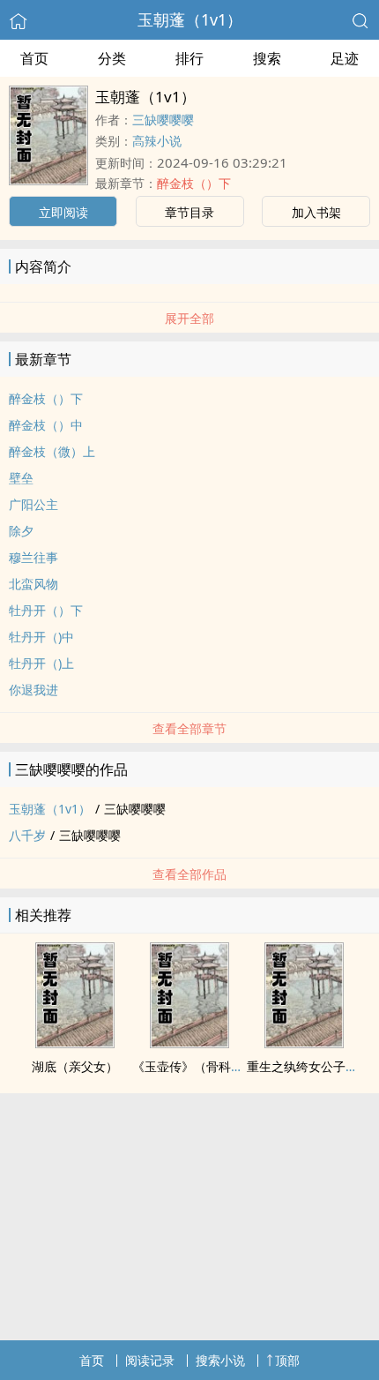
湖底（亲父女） (75, 1066)
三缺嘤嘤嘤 (163, 119)
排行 (189, 58)
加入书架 (316, 212)
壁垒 (21, 477)
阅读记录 (150, 1360)
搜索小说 (220, 1360)
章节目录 (189, 212)
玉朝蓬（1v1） (189, 19)
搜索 (267, 58)
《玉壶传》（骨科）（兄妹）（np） (232, 1066)
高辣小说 (157, 140)
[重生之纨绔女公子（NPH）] (304, 1043)
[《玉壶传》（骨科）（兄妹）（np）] (189, 1043)
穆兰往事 (33, 557)
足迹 (345, 58)
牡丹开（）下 (46, 610)
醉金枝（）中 (46, 424)
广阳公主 (33, 504)
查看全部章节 (189, 728)
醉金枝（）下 (194, 183)
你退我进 (33, 689)
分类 (112, 58)
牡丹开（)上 (41, 663)
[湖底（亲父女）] (75, 1043)
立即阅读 (63, 212)
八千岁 (27, 835)
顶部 (287, 1360)
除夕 (21, 530)
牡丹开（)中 (41, 636)
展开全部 (189, 318)
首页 (34, 58)
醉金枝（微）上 (52, 451)
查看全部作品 (189, 874)
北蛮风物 (33, 583)
